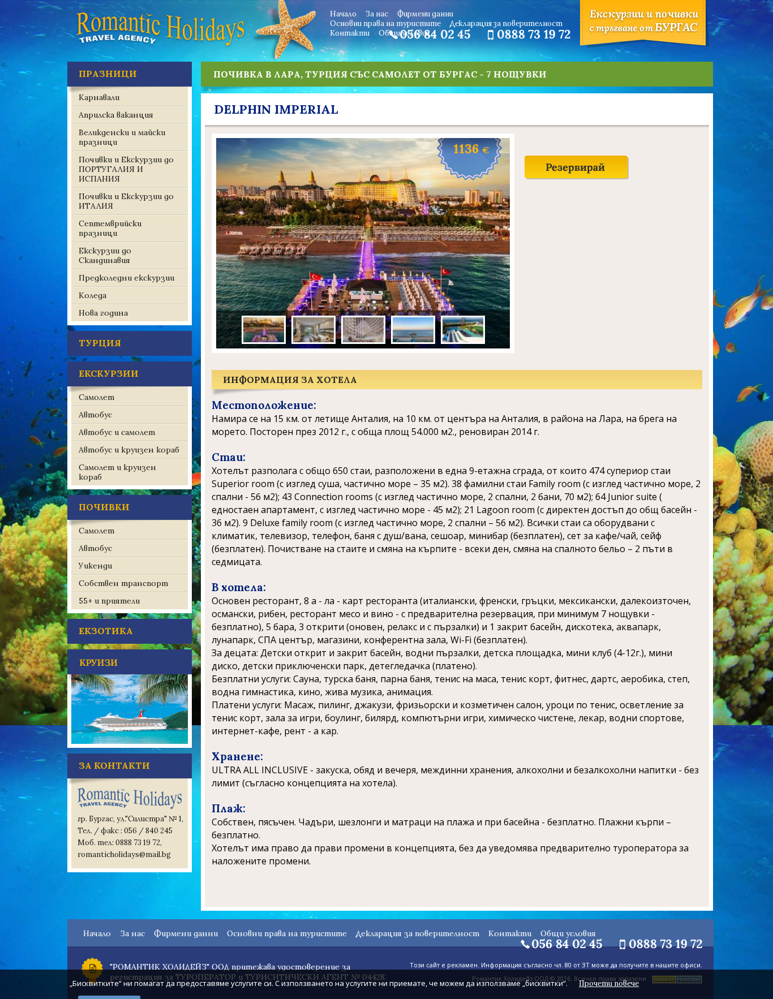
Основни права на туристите (385, 23)
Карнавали (99, 97)
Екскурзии (109, 373)
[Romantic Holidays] (160, 45)
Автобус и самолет (117, 432)
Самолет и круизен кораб (117, 472)
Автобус (95, 415)
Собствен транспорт (123, 583)
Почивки (104, 507)
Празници (108, 73)
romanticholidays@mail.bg (124, 854)
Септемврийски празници (110, 228)
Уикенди (95, 566)
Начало (343, 14)
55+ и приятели (109, 601)
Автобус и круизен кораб (129, 450)
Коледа (92, 295)
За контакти (114, 765)
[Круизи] (129, 745)
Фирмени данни (425, 14)
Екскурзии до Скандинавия (105, 255)
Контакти (350, 33)
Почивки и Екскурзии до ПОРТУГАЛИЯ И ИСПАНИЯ (126, 169)
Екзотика (106, 630)
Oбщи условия (404, 33)
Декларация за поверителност (506, 23)
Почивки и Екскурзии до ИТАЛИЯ (126, 201)
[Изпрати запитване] (577, 178)
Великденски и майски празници (122, 137)
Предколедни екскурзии (126, 278)
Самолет (96, 397)
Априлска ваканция (116, 115)
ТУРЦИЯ (100, 342)
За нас (377, 14)
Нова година (103, 313)
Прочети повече (609, 983)
